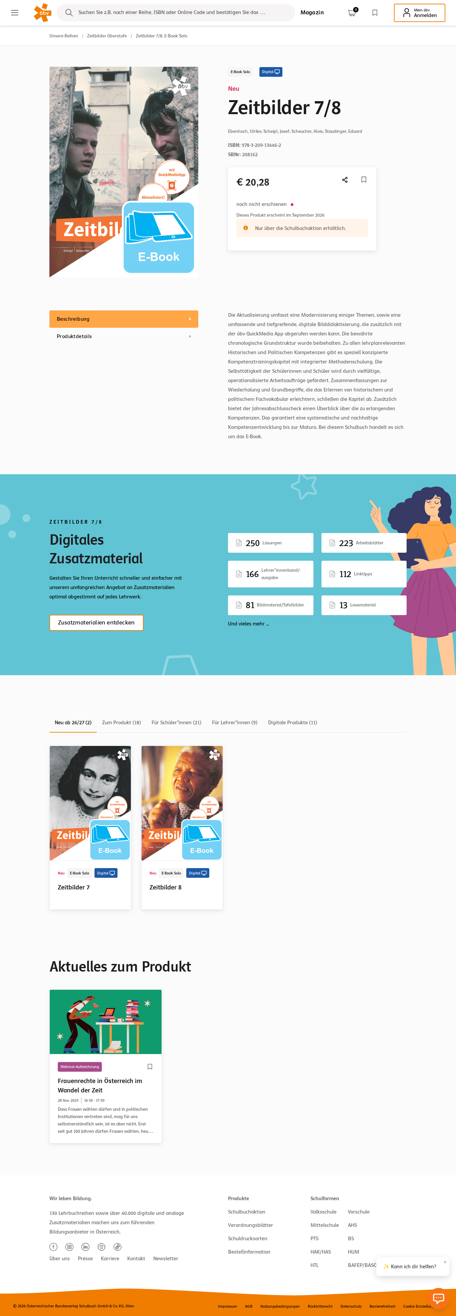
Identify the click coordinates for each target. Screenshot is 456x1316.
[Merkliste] (375, 13)
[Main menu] (15, 13)
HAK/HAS (320, 1252)
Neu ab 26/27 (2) (73, 723)
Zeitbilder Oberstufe (107, 36)
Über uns (59, 1259)
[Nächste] (345, 180)
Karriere (110, 1259)
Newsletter (165, 1259)
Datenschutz (351, 1306)
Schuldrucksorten (247, 1239)
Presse (85, 1259)
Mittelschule (324, 1225)
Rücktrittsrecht (320, 1306)
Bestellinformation (249, 1252)
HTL (314, 1265)
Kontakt (136, 1259)
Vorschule (359, 1212)
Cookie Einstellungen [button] (421, 1306)
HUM (353, 1252)
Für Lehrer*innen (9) (234, 723)
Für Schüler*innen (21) (176, 723)
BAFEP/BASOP (364, 1265)
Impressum (227, 1306)
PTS (314, 1239)
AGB (248, 1306)
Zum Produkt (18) (121, 723)
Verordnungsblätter (250, 1225)
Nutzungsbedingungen (280, 1306)
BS (351, 1239)
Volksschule (323, 1212)
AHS (352, 1225)
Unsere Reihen (63, 36)
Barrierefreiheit (382, 1306)
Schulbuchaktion (246, 1212)
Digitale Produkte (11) (292, 723)
